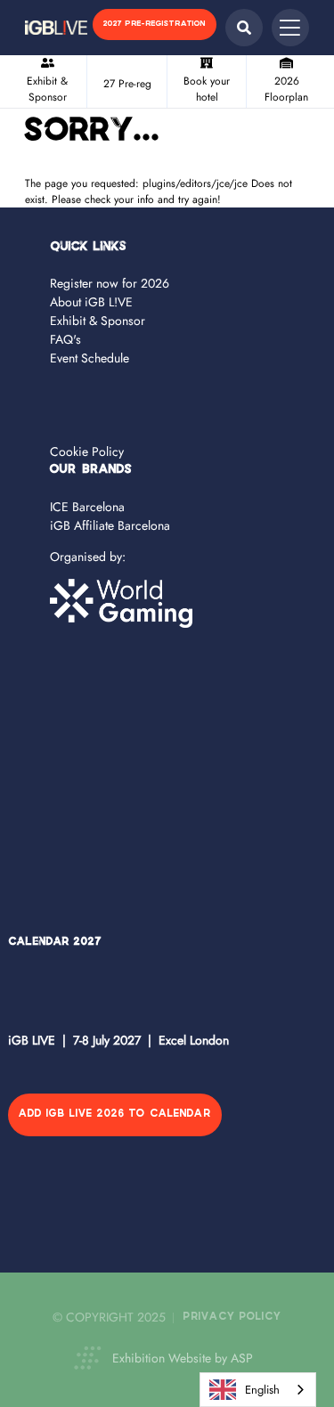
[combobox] (258, 1389)
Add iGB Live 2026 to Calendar (115, 1114)
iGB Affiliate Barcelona (110, 525)
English (262, 1389)
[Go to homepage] (56, 27)
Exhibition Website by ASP (182, 1358)
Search (244, 27)
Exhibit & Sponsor (97, 320)
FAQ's (65, 339)
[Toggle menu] (290, 27)
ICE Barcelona (87, 507)
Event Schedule (89, 358)
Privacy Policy (232, 1317)
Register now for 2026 (109, 283)
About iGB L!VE (91, 302)
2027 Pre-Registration (154, 24)
